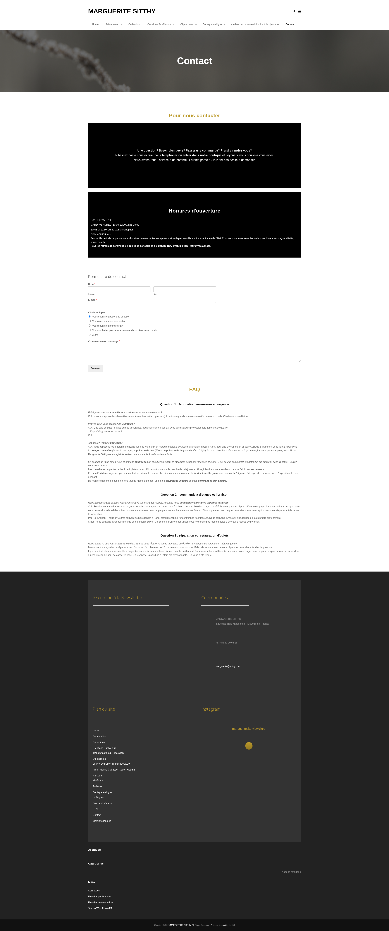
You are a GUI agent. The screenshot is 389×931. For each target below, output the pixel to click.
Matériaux (98, 780)
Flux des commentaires (100, 902)
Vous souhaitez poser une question (111, 316)
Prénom (91, 294)
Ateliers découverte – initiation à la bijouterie (255, 24)
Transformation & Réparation (108, 753)
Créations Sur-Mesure (159, 24)
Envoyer (95, 368)
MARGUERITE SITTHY (122, 11)
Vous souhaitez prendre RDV (108, 325)
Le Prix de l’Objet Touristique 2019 (111, 763)
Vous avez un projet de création (109, 321)
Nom (91, 284)
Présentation (112, 24)
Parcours (97, 775)
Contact (290, 24)
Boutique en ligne (212, 24)
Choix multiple (96, 312)
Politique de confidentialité (222, 925)
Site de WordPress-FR (100, 908)
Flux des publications (99, 896)
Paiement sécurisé (103, 803)
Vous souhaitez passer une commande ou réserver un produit (125, 330)
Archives (97, 786)
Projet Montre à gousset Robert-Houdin (114, 769)
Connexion (94, 890)
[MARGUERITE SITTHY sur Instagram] (249, 746)
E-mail (92, 300)
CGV (95, 809)
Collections (134, 24)
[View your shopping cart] (299, 11)
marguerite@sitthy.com (228, 666)
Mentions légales (102, 821)
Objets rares (186, 24)
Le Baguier (99, 797)
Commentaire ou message (104, 341)
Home (95, 24)
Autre (95, 335)
